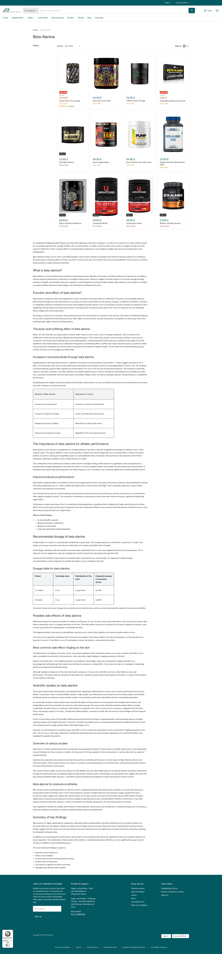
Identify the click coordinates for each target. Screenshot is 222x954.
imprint (78, 947)
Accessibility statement (159, 947)
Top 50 (70, 18)
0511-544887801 (78, 914)
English (167, 3)
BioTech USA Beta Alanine (170, 223)
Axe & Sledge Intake (101, 162)
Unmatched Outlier (134, 223)
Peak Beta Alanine (66, 162)
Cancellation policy (110, 947)
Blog (89, 18)
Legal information (137, 892)
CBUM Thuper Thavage (135, 101)
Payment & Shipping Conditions (134, 947)
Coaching (99, 18)
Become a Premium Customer (172, 892)
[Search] (192, 10)
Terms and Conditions (139, 905)
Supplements (17, 18)
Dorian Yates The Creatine (69, 101)
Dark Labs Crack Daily (102, 101)
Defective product (138, 888)
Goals (30, 18)
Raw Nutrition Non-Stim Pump (138, 162)
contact (134, 895)
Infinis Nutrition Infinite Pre (70, 223)
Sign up (38, 916)
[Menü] (11, 931)
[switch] (7, 945)
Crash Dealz (42, 18)
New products (57, 18)
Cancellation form (138, 902)
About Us (164, 895)
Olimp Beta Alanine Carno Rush (172, 101)
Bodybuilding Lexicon (169, 888)
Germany (181, 3)
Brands (81, 18)
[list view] (187, 46)
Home (5, 18)
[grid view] (184, 46)
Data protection (92, 947)
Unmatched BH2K (100, 223)
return (133, 898)
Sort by (60, 46)
